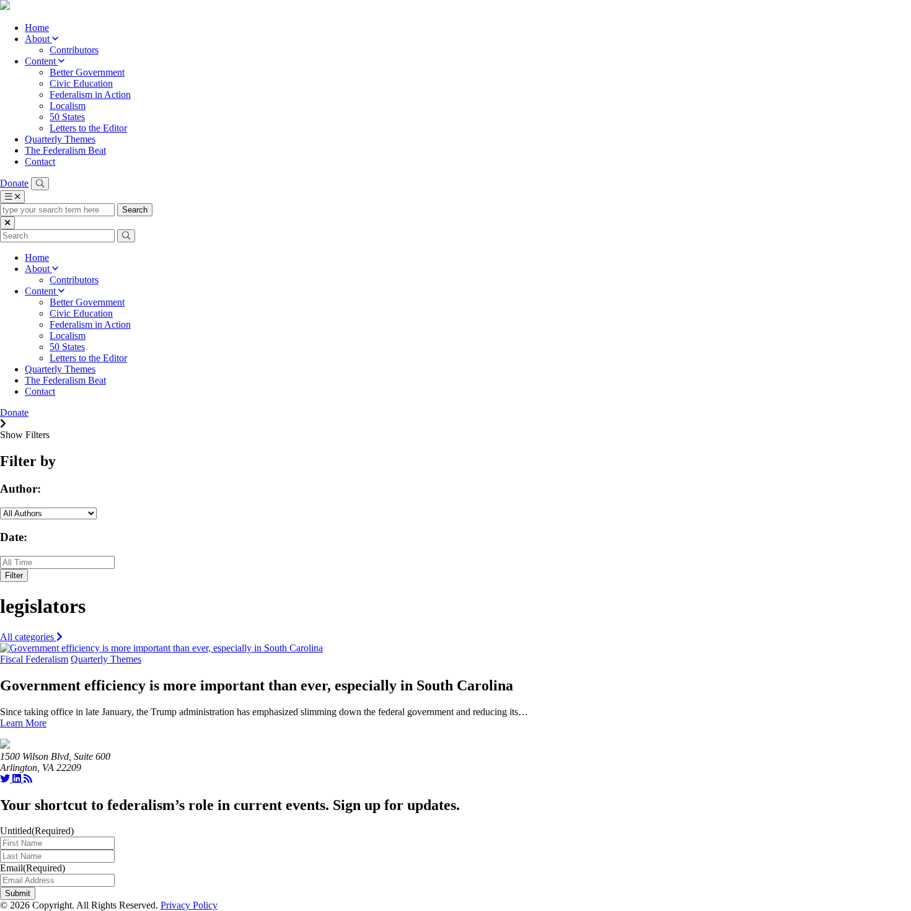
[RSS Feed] (28, 778)
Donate (14, 183)
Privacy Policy (189, 905)
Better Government (87, 72)
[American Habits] (5, 6)
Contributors (74, 50)
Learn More (23, 723)
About (38, 38)
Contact (40, 161)
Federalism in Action (90, 94)
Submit (17, 893)
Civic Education (81, 83)
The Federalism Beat (65, 150)
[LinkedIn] (18, 778)
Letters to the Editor (88, 128)
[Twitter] (6, 778)
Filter (14, 575)
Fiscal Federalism (34, 659)
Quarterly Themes (60, 139)
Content (41, 61)
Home (37, 27)
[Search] (40, 183)
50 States (67, 117)
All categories (28, 637)
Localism (68, 105)
